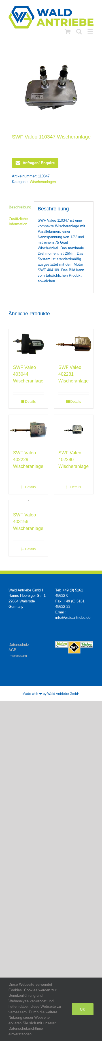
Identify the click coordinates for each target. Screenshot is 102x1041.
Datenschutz (18, 644)
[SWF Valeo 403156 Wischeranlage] (28, 503)
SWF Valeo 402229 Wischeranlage (28, 459)
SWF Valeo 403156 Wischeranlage (28, 521)
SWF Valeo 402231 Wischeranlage (73, 374)
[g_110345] (51, 87)
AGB (12, 650)
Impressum (17, 655)
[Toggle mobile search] (79, 31)
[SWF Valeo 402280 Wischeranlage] (73, 429)
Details (30, 402)
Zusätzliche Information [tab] (18, 221)
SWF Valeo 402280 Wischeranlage (73, 459)
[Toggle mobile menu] (91, 31)
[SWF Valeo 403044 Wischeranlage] (28, 343)
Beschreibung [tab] (20, 207)
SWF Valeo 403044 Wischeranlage (28, 374)
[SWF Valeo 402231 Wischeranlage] (73, 343)
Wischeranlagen (43, 182)
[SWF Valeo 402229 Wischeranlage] (28, 429)
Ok (82, 1009)
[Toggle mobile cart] (68, 31)
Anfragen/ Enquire (39, 163)
